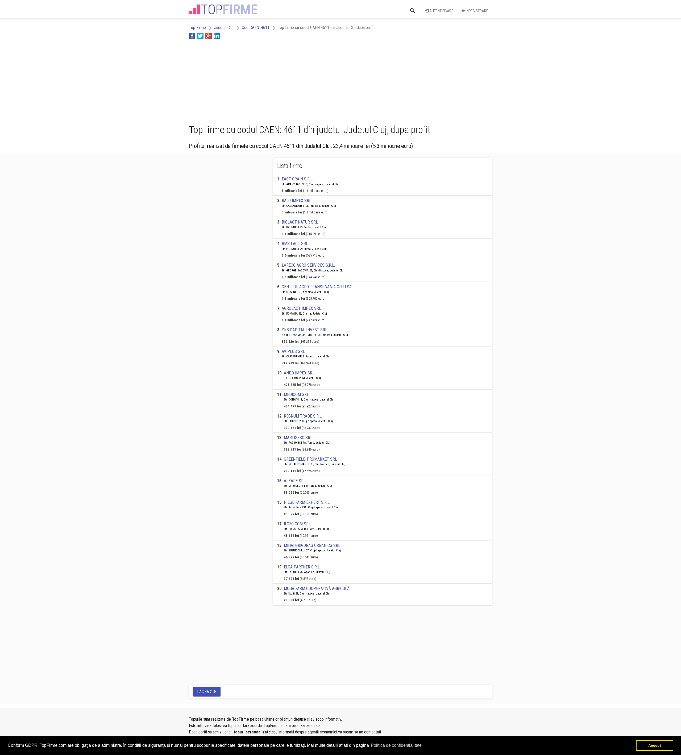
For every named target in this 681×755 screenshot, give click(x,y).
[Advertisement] (286, 80)
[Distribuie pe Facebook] (192, 35)
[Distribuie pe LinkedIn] (217, 35)
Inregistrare (476, 11)
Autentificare (441, 11)
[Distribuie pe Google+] (208, 35)
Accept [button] (654, 745)
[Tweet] (200, 35)
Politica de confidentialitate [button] (396, 745)
